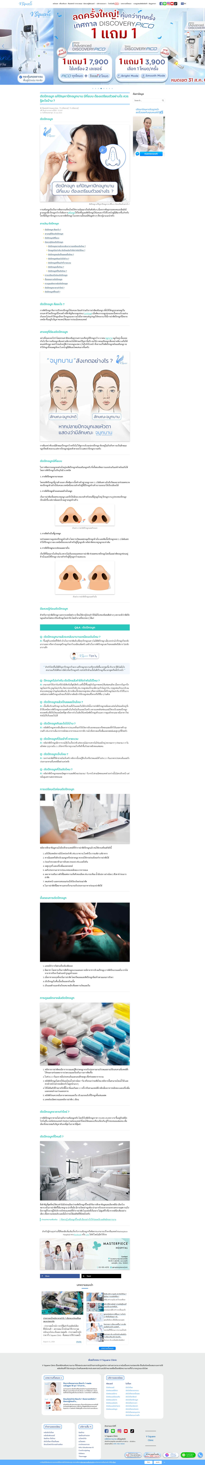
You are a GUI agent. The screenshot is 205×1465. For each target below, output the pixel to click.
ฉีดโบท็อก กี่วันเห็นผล (51, 1441)
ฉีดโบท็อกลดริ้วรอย (133, 1393)
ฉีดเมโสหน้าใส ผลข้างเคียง (53, 1444)
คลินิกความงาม (111, 1438)
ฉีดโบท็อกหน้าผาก (132, 1409)
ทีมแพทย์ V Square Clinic (50, 108)
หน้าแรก (55, 3)
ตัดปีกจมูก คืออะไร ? (53, 229)
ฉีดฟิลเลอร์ (110, 1387)
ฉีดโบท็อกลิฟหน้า (132, 1406)
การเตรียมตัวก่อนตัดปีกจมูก (56, 275)
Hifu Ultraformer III (86, 1447)
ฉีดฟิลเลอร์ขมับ (111, 1403)
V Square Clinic (150, 1438)
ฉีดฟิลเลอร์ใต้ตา (112, 1390)
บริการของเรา (101, 3)
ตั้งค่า (114, 1462)
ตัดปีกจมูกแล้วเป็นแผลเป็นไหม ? (61, 254)
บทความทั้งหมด (126, 3)
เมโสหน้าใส (82, 1438)
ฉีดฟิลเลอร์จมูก (111, 1409)
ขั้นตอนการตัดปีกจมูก (53, 279)
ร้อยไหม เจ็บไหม (49, 1438)
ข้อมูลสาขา (152, 3)
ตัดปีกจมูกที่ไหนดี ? (52, 291)
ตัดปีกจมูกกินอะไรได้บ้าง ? (58, 258)
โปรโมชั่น (113, 3)
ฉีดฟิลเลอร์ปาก (111, 1399)
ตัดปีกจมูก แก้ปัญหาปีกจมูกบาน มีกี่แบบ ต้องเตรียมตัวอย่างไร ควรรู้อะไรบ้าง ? (84, 98)
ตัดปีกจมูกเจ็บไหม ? (56, 266)
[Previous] (3, 46)
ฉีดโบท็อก (129, 1387)
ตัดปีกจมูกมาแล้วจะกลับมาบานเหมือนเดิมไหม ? (67, 246)
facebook (77, 1234)
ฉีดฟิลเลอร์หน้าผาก (113, 1406)
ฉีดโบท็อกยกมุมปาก (133, 1412)
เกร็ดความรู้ (65, 108)
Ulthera (81, 1453)
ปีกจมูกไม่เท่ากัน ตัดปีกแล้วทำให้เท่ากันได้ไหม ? (66, 250)
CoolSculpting (84, 1450)
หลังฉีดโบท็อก (49, 1432)
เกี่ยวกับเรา (63, 3)
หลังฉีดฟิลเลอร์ (49, 1435)
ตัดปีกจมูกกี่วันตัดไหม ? (57, 271)
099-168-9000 (119, 1444)
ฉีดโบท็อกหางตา (131, 1403)
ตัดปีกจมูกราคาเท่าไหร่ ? (54, 287)
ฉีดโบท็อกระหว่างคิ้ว (133, 1415)
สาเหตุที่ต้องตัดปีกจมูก (54, 233)
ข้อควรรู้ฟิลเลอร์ (89, 3)
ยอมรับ (158, 1462)
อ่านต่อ (79, 1341)
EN (185, 3)
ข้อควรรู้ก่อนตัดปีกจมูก (54, 242)
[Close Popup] (164, 1462)
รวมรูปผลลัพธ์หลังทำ (140, 3)
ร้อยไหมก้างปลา (84, 1435)
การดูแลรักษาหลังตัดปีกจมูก (56, 283)
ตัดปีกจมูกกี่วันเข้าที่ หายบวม (59, 262)
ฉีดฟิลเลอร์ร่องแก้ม (113, 1396)
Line (87, 1234)
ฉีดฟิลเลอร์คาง (111, 1393)
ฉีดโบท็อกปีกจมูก (132, 1399)
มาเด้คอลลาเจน (84, 1444)
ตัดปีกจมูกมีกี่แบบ (52, 237)
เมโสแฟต (82, 1441)
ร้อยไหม (81, 1432)
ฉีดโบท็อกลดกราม (132, 1390)
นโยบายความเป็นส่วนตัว (87, 1462)
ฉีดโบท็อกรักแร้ (131, 1396)
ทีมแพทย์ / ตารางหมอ (75, 3)
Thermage (83, 1456)
